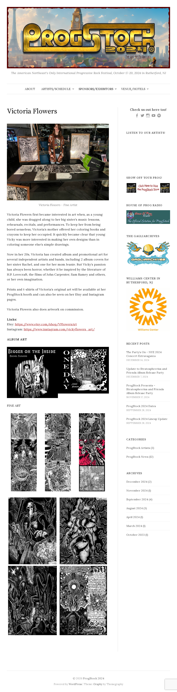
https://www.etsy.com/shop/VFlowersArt (46, 324)
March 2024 (134, 526)
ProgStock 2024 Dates (141, 406)
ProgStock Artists (138, 448)
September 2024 (137, 499)
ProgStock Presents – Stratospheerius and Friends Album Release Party (145, 389)
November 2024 (137, 490)
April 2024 (133, 517)
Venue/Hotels (133, 89)
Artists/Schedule (56, 89)
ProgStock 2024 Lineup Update (146, 419)
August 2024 (134, 508)
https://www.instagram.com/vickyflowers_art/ (59, 329)
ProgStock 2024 (93, 678)
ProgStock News (137, 456)
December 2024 (136, 481)
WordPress (75, 684)
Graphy (97, 684)
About (30, 89)
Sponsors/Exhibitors (96, 89)
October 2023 (135, 534)
